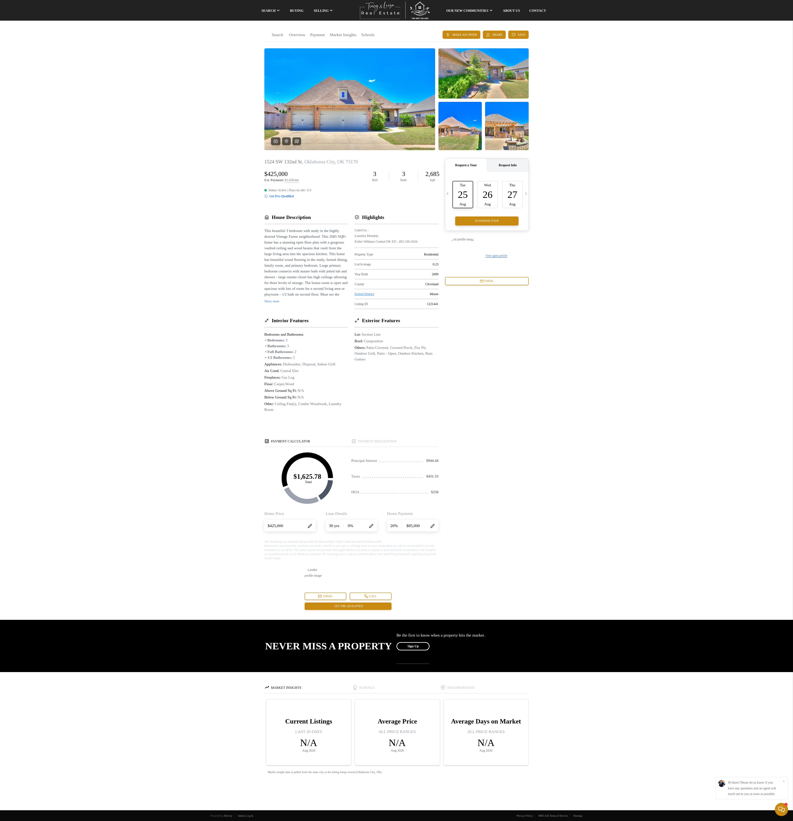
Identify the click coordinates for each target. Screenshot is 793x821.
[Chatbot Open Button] (781, 809)
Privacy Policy (525, 815)
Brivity (228, 815)
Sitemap (577, 815)
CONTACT (537, 10)
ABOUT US (511, 10)
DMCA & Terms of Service (553, 815)
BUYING (296, 10)
